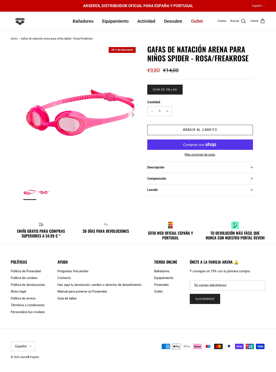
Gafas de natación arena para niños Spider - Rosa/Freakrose (57, 38)
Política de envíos (23, 298)
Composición (156, 178)
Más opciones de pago (200, 154)
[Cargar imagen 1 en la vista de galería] (80, 112)
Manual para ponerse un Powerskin (82, 291)
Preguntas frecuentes (73, 271)
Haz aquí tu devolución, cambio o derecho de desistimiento (99, 285)
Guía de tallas (165, 89)
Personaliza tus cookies (28, 312)
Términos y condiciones (28, 305)
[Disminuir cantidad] (151, 111)
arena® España (29, 357)
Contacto (64, 278)
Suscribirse (205, 299)
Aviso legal (18, 291)
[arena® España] (20, 21)
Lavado (152, 190)
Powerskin (161, 285)
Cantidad (153, 102)
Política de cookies (24, 278)
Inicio (14, 38)
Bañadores (83, 21)
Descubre (173, 21)
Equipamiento (115, 21)
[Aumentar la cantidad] (168, 111)
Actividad (146, 21)
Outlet (197, 21)
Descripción (155, 167)
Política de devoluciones (28, 285)
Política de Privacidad (26, 271)
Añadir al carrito (200, 130)
